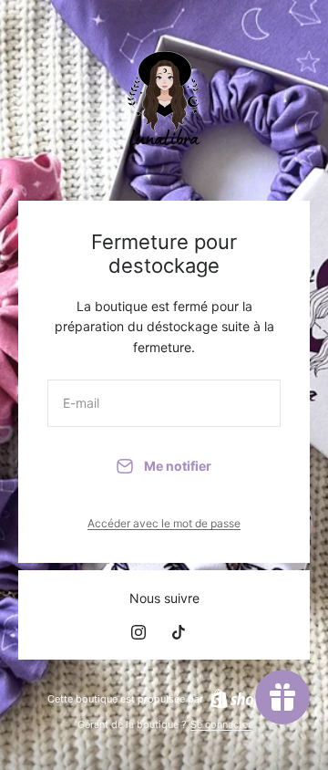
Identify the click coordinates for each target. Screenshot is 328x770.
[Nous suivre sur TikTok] (178, 632)
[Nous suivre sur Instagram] (138, 632)
